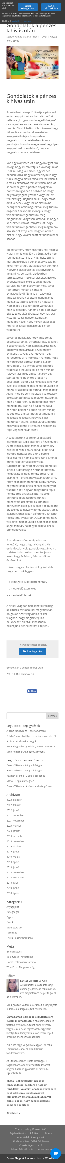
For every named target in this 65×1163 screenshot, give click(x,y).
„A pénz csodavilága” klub (38, 786)
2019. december (15, 836)
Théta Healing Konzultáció (30, 1129)
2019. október (14, 846)
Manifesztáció (14, 927)
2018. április (12, 893)
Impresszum (45, 1149)
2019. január (13, 867)
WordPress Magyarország (20, 967)
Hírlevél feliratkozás (21, 1149)
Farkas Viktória (23, 36)
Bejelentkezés (14, 951)
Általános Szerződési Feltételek (30, 1141)
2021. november (15, 820)
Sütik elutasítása (51, 7)
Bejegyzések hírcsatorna (19, 956)
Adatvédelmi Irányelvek (30, 1137)
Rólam (48, 1133)
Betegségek (12, 911)
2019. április (12, 862)
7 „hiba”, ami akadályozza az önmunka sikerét (31, 736)
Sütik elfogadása (32, 651)
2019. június (12, 851)
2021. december (15, 815)
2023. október (14, 799)
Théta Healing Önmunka (19, 937)
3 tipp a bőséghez (34, 765)
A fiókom (35, 1133)
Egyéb (16, 40)
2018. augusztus (15, 877)
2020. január (13, 830)
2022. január (13, 810)
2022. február (13, 805)
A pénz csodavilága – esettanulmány (26, 730)
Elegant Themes (25, 1158)
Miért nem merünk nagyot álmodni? (25, 751)
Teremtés (11, 932)
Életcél (10, 922)
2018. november (15, 872)
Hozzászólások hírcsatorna (21, 962)
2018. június (12, 887)
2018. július (12, 882)
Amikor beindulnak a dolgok (21, 741)
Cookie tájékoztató (30, 1145)
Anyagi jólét (12, 906)
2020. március (14, 825)
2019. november (15, 841)
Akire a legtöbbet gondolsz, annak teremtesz (30, 746)
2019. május (13, 856)
